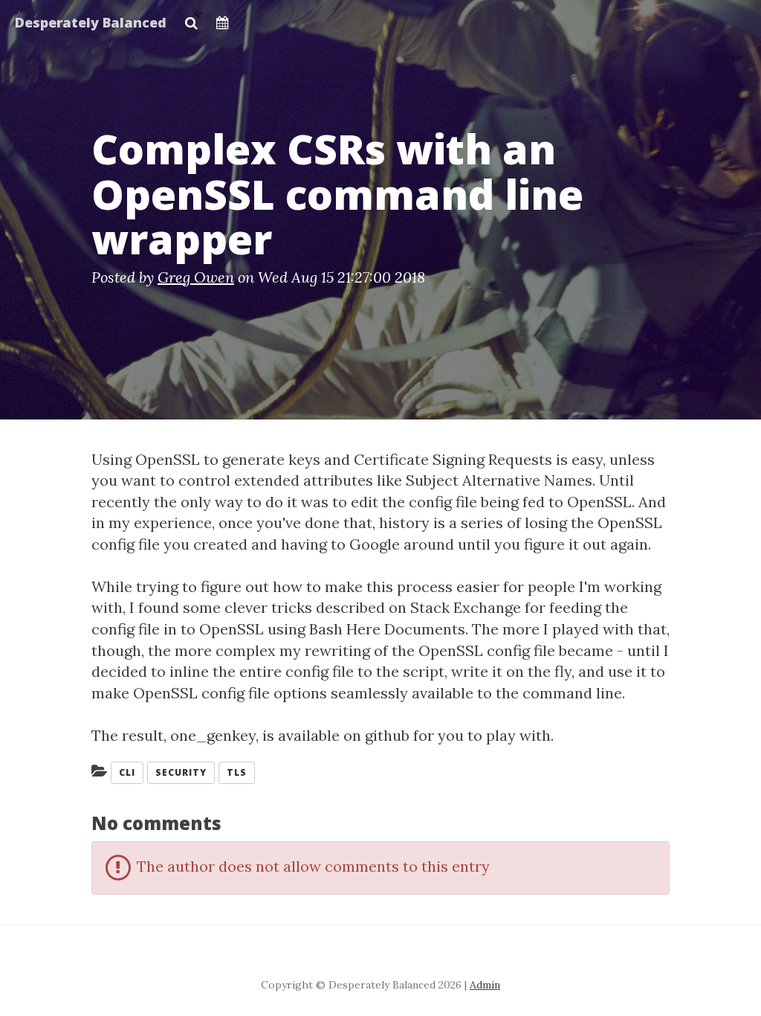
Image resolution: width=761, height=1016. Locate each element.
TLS (237, 772)
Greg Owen (196, 277)
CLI (127, 772)
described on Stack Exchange (418, 607)
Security (181, 772)
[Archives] (222, 18)
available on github (345, 735)
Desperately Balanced (90, 22)
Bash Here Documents (387, 629)
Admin (485, 984)
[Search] (191, 18)
